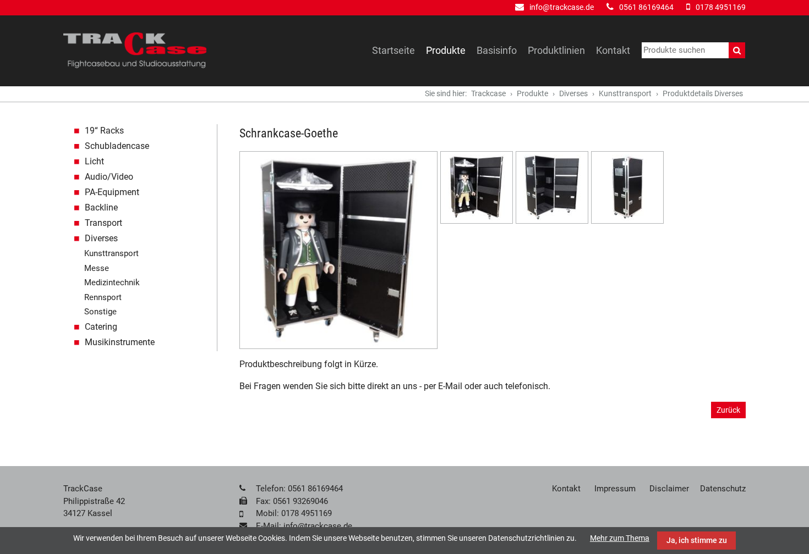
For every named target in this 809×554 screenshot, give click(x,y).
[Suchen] (737, 50)
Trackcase (488, 93)
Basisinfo (497, 50)
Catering (101, 327)
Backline (101, 207)
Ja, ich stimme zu (696, 540)
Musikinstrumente (120, 342)
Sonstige (100, 312)
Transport (103, 223)
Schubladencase (117, 146)
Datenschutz (723, 489)
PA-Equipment (112, 192)
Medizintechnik (112, 282)
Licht (94, 161)
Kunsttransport (625, 93)
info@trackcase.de (561, 7)
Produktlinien (556, 50)
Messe (96, 268)
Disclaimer (669, 489)
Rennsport (103, 297)
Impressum (615, 489)
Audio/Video (109, 176)
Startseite (393, 50)
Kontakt (613, 50)
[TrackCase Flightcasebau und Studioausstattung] (134, 51)
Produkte (446, 50)
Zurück (728, 410)
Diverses (573, 93)
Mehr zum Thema (619, 538)
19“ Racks (104, 130)
